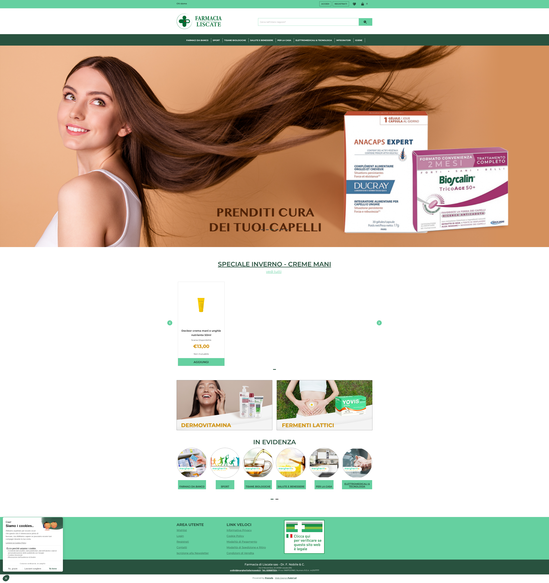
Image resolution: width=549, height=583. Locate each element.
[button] (262, 230)
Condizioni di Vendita (240, 553)
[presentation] (169, 322)
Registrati (341, 4)
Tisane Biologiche (235, 40)
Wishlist (354, 4)
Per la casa (324, 486)
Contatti (182, 547)
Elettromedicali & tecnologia (357, 485)
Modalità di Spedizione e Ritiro (246, 547)
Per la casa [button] (284, 40)
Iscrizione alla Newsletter (193, 553)
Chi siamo (182, 3)
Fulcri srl (292, 578)
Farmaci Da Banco (192, 486)
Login (180, 536)
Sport (216, 40)
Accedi (325, 4)
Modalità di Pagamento (242, 541)
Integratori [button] (343, 40)
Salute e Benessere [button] (261, 40)
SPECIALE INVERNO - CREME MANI (274, 264)
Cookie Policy (235, 536)
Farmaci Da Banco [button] (197, 40)
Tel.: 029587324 (269, 570)
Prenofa (269, 578)
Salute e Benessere (291, 486)
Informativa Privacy (239, 530)
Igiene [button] (358, 40)
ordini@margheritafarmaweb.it (245, 570)
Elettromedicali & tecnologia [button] (314, 40)
